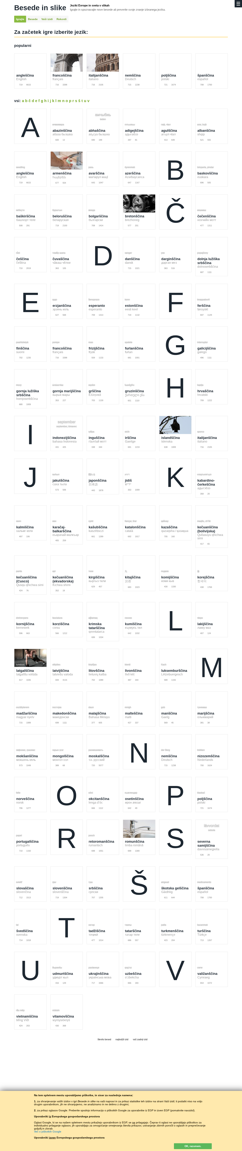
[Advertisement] (121, 1072)
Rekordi (62, 19)
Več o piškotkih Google (47, 1131)
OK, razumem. (193, 1146)
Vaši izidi (47, 19)
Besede (33, 19)
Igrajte (20, 19)
